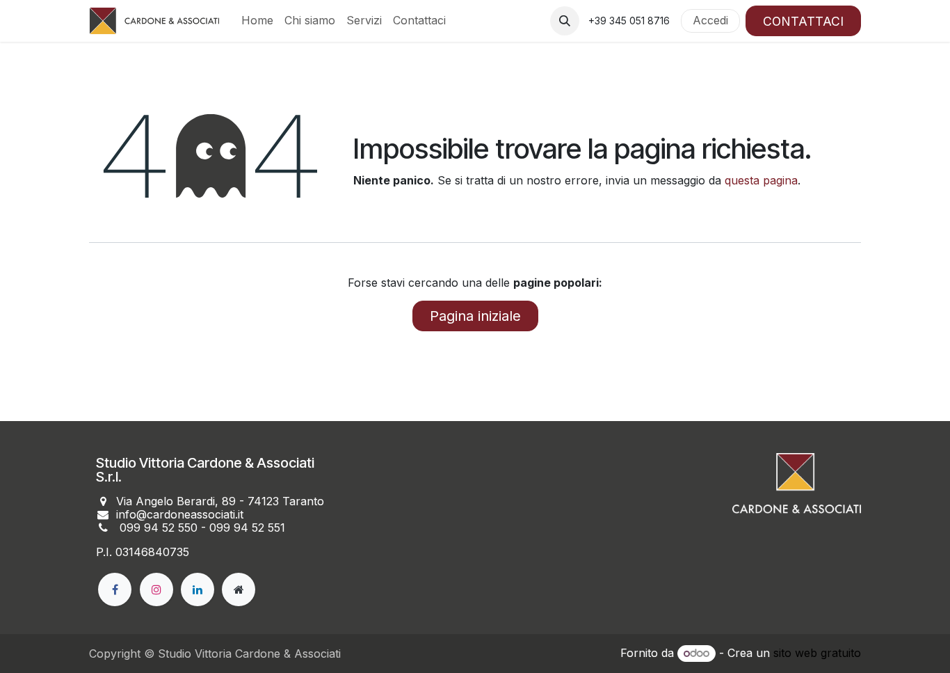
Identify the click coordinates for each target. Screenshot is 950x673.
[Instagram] (156, 589)
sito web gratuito (817, 653)
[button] (564, 20)
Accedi (710, 20)
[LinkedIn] (197, 589)
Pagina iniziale (475, 316)
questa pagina (761, 180)
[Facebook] (114, 589)
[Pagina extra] (238, 589)
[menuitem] (257, 20)
